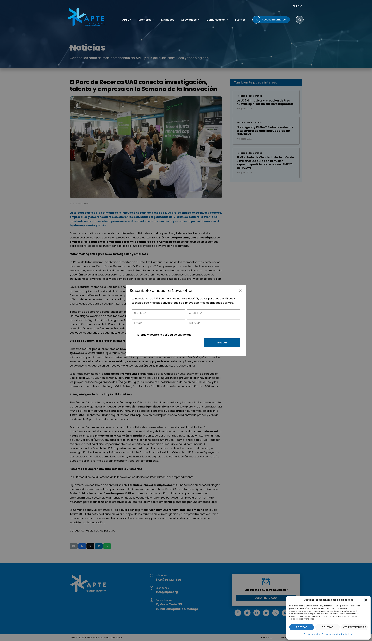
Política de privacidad (332, 634)
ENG (299, 6)
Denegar (327, 627)
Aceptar (301, 627)
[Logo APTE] (86, 17)
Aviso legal (348, 634)
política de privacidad (177, 334)
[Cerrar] (240, 291)
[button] (366, 599)
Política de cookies (312, 634)
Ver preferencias (354, 627)
